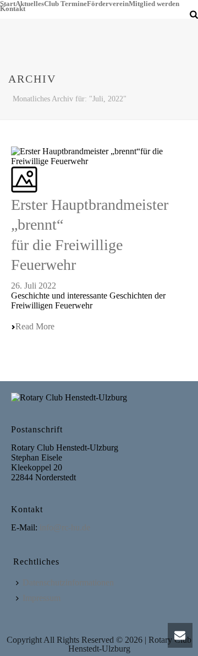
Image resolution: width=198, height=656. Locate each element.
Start (7, 2)
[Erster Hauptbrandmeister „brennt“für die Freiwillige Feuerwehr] (12, 141)
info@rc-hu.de (65, 527)
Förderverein (108, 2)
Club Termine (65, 2)
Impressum (42, 598)
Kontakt (12, 7)
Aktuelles (29, 2)
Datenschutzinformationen (68, 582)
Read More (34, 326)
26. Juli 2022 (33, 285)
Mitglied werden (154, 2)
